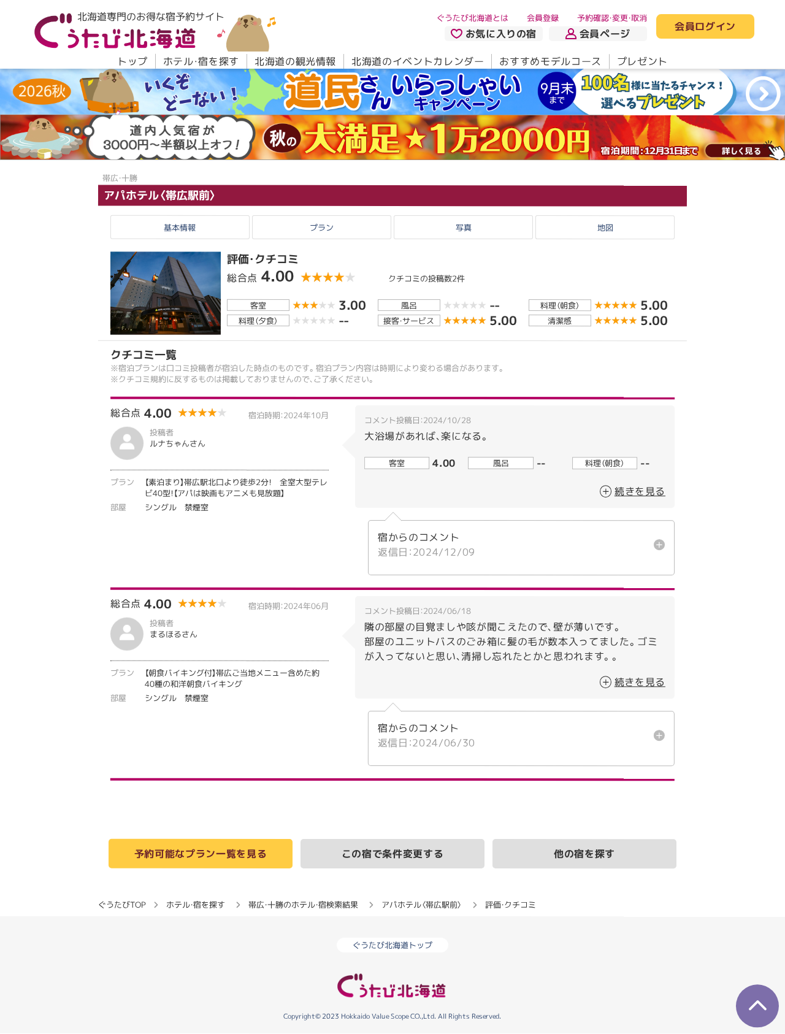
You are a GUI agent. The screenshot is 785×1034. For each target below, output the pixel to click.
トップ (132, 61)
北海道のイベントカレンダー (417, 61)
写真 (464, 227)
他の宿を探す (584, 854)
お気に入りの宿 (501, 33)
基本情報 (180, 227)
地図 (605, 227)
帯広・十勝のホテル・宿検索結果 (303, 904)
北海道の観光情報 (295, 61)
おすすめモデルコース (550, 61)
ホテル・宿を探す (201, 61)
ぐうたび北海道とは (472, 17)
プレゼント (642, 61)
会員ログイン (705, 27)
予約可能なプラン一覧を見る (200, 853)
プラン (322, 227)
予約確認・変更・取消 (612, 17)
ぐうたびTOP (121, 904)
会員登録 (543, 17)
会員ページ (605, 33)
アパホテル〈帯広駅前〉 (160, 195)
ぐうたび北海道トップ (392, 945)
